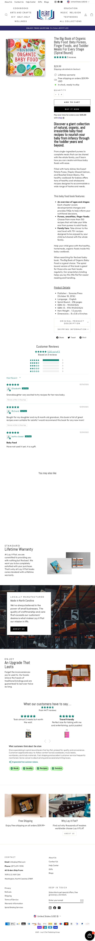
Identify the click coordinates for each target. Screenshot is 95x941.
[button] (60, 57)
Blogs (46, 2)
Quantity (60, 90)
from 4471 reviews (47, 710)
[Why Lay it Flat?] (69, 805)
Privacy (8, 888)
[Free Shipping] (25, 805)
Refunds (8, 892)
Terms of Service (11, 899)
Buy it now (72, 109)
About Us (8, 2)
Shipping (57, 69)
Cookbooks (20, 8)
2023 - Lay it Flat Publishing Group (47, 932)
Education (71, 8)
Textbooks (71, 17)
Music (64, 12)
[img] (12, 384)
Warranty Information (14, 903)
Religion (75, 12)
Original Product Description (72, 322)
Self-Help (23, 17)
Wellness (21, 21)
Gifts (40, 2)
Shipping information (72, 329)
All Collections (71, 21)
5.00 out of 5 (54, 351)
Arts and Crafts (21, 12)
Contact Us (19, 2)
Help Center (31, 2)
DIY (13, 17)
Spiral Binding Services (14, 907)
